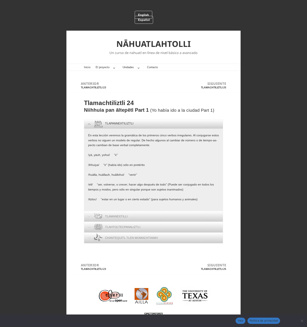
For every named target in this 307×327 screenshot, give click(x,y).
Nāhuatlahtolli (153, 43)
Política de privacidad (264, 320)
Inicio (87, 67)
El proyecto (102, 67)
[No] (302, 321)
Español (144, 19)
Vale (240, 320)
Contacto (152, 67)
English (143, 14)
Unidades (128, 67)
